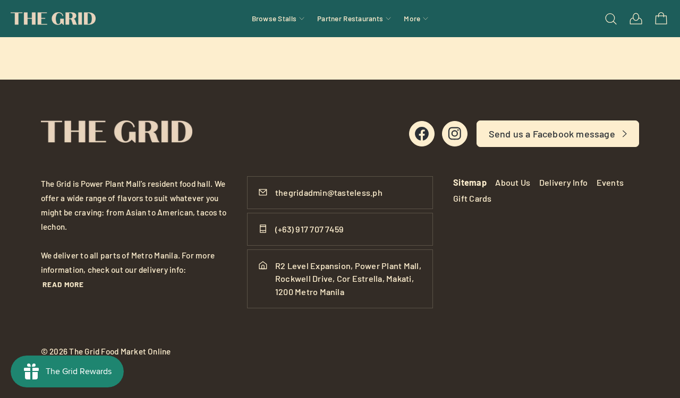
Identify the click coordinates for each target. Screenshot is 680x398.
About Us (512, 182)
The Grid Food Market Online (120, 351)
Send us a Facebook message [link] (552, 134)
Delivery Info (563, 182)
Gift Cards (472, 198)
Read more (63, 284)
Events (610, 182)
